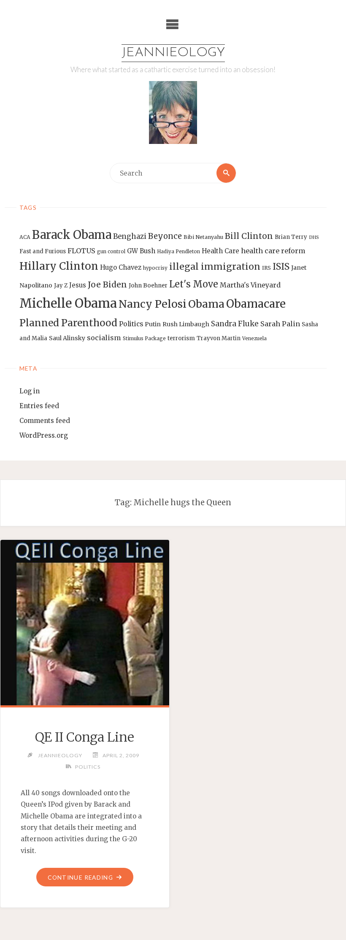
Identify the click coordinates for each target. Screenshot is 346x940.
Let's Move (193, 284)
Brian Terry (291, 237)
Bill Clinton (249, 236)
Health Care (220, 251)
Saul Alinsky (67, 338)
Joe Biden (107, 284)
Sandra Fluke (235, 323)
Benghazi (129, 236)
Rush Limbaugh (185, 324)
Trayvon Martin (219, 338)
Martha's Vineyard (250, 285)
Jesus (77, 285)
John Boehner (148, 285)
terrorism (181, 338)
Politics (131, 324)
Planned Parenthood (68, 323)
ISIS (281, 266)
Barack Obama (71, 235)
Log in (29, 391)
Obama (206, 304)
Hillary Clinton (58, 266)
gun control (111, 252)
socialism (104, 337)
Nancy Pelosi (153, 304)
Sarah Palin (280, 324)
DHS (314, 237)
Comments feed (44, 421)
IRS (266, 268)
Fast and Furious (42, 251)
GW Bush (141, 251)
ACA (24, 237)
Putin (153, 324)
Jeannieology (173, 53)
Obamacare (256, 304)
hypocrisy (155, 268)
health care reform (273, 251)
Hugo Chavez (120, 267)
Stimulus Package (144, 338)
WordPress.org (43, 435)
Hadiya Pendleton (178, 252)
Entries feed (39, 406)
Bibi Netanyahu (203, 237)
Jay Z (61, 285)
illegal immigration (214, 266)
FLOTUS (81, 251)
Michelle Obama (68, 303)
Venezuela (254, 338)
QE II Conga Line (84, 737)
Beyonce (165, 236)
